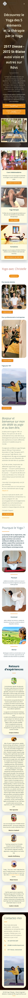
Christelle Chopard (14, 875)
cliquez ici (5, 490)
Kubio (14, 995)
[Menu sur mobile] (24, 4)
